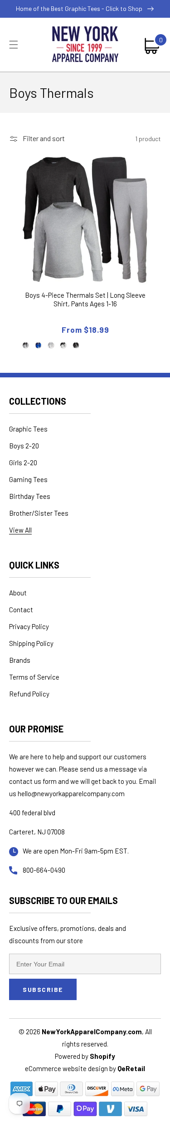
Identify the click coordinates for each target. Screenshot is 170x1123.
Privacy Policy (29, 626)
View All (20, 530)
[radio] (26, 345)
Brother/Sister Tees (38, 513)
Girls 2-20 (23, 462)
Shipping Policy (31, 643)
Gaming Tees (28, 479)
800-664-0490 (44, 870)
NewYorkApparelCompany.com (92, 1031)
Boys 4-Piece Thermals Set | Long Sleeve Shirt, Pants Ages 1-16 (85, 299)
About (18, 593)
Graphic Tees (28, 429)
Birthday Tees (29, 496)
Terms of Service (34, 677)
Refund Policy (29, 694)
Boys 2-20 (24, 446)
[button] (14, 45)
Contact (21, 609)
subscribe (43, 989)
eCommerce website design (67, 1068)
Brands (19, 660)
